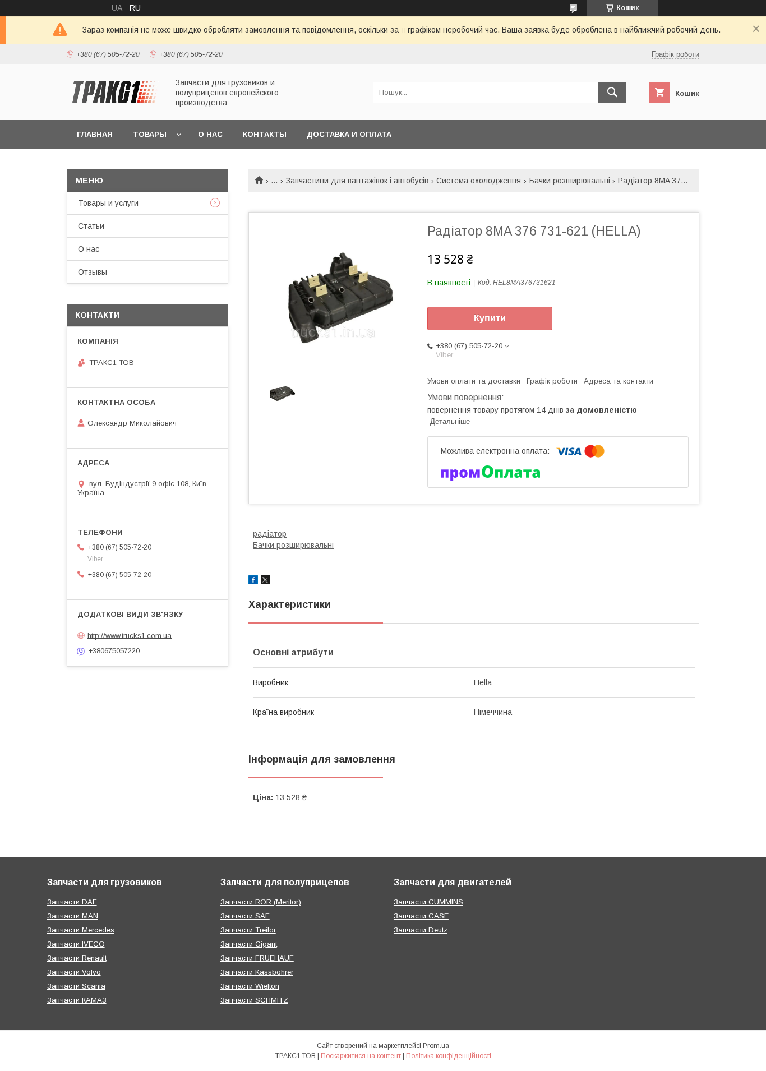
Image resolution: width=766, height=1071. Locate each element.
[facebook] (253, 581)
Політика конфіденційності (448, 1056)
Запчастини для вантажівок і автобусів (357, 180)
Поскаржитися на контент (361, 1056)
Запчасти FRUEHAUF (257, 958)
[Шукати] (612, 92)
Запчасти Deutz (420, 930)
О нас (210, 134)
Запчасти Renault (77, 958)
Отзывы (92, 271)
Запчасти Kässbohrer (256, 972)
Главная (95, 134)
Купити (490, 318)
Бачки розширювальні (569, 180)
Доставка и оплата (349, 134)
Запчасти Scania (76, 986)
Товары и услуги (108, 202)
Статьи (91, 225)
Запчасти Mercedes (80, 930)
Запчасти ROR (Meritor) (260, 902)
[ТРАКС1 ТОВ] (114, 105)
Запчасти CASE (421, 916)
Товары (150, 134)
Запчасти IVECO (76, 944)
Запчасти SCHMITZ (254, 1000)
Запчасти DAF (72, 902)
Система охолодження (478, 180)
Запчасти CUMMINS (428, 902)
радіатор (270, 533)
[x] (265, 581)
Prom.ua (436, 1046)
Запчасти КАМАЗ (77, 1000)
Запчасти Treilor (248, 930)
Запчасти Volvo (74, 972)
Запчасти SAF (245, 916)
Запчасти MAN (72, 916)
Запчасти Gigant (248, 944)
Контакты (265, 134)
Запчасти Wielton (249, 986)
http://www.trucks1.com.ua (129, 635)
